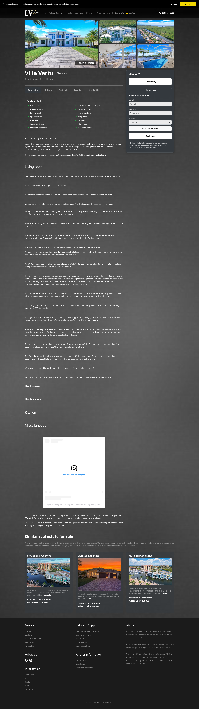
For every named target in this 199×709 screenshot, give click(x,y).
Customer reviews (83, 635)
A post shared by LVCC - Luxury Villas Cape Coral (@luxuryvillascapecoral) (74, 505)
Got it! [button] (187, 4)
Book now (90, 13)
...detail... (47, 595)
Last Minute (30, 689)
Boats (27, 682)
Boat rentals (66, 13)
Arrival (131, 100)
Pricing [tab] (48, 90)
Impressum (81, 638)
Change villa (62, 73)
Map (99, 13)
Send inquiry (79, 13)
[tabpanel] (74, 312)
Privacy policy (81, 642)
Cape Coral (29, 674)
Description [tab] (33, 90)
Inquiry (28, 631)
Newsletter (29, 646)
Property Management (35, 638)
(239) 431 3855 (167, 13)
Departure (132, 109)
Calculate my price (150, 128)
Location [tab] (78, 90)
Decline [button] (174, 4)
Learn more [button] (74, 4)
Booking (28, 635)
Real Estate (119, 13)
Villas (27, 678)
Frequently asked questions (88, 631)
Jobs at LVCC (81, 660)
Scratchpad (108, 13)
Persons (132, 118)
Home (44, 13)
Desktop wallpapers (84, 667)
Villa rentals (54, 13)
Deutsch (132, 13)
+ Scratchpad (150, 90)
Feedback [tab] (63, 90)
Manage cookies (83, 646)
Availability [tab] (94, 90)
